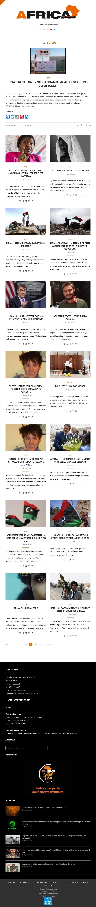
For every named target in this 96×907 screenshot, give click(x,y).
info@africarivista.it (18, 690)
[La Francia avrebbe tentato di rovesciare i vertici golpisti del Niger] (13, 867)
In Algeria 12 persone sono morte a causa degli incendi (44, 807)
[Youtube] (51, 29)
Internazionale (27, 106)
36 (35, 645)
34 (26, 645)
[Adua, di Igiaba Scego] (26, 586)
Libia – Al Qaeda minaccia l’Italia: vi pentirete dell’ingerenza (70, 609)
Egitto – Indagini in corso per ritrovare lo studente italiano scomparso (25, 462)
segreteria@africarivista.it (27, 694)
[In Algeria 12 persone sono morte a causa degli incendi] (13, 811)
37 (40, 645)
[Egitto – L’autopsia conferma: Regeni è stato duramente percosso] (26, 364)
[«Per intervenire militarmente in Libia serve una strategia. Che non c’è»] (26, 513)
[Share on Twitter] (84, 125)
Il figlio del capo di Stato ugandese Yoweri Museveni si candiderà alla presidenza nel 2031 (56, 851)
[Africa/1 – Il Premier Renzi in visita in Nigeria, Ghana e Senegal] (70, 437)
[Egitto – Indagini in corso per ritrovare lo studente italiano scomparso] (26, 437)
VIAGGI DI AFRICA (41, 883)
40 (49, 645)
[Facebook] (41, 29)
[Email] (54, 29)
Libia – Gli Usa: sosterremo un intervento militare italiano (25, 317)
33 (21, 645)
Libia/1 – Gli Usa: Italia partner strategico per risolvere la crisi (70, 536)
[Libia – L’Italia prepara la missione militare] (26, 221)
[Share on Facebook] (81, 125)
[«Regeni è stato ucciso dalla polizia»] (70, 294)
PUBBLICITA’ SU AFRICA (70, 883)
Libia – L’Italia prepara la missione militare (26, 244)
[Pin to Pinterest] (87, 125)
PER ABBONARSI (25, 883)
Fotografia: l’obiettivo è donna (70, 170)
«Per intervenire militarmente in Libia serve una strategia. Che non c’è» (26, 538)
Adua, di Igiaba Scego (26, 608)
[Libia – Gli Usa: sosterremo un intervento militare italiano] (26, 294)
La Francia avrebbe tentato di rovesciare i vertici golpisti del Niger (48, 864)
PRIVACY (85, 883)
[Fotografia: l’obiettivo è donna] (70, 148)
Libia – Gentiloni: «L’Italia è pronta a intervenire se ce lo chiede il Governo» (70, 246)
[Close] (3, 3)
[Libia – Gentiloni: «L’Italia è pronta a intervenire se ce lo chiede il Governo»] (70, 221)
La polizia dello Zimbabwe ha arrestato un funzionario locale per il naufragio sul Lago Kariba (54, 837)
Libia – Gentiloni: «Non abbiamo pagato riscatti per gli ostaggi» (48, 84)
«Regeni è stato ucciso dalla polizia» (70, 317)
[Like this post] (78, 125)
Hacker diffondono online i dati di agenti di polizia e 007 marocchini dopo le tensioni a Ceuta (56, 822)
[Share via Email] (89, 125)
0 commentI (27, 125)
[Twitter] (44, 29)
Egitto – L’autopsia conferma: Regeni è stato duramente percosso (26, 389)
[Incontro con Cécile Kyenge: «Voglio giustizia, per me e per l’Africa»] (26, 148)
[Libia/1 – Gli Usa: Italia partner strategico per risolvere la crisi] (70, 513)
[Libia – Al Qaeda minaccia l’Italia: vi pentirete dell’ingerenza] (70, 586)
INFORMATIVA (48, 885)
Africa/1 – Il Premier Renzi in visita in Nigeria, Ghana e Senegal (70, 460)
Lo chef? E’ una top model (70, 386)
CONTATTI (54, 883)
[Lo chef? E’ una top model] (70, 364)
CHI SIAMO (12, 883)
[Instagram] (47, 29)
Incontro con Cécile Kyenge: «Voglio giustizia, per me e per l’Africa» (25, 173)
